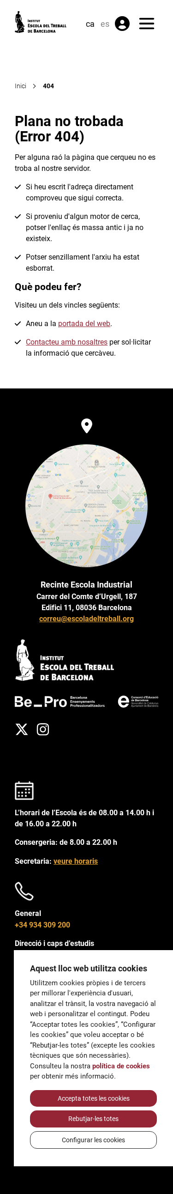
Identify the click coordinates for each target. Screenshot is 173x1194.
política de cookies (121, 1066)
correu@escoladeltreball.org (86, 618)
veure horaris (76, 861)
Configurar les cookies (93, 1140)
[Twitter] (22, 729)
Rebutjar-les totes (93, 1118)
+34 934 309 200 (42, 925)
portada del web (84, 323)
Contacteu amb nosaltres (66, 342)
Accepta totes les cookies (94, 1098)
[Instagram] (43, 729)
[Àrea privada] (122, 23)
